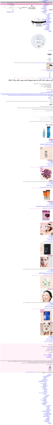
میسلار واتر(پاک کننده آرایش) (42, 381)
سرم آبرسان (46, 145)
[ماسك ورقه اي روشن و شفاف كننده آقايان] (46, 254)
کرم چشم (44, 378)
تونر (45, 382)
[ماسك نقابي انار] (46, 221)
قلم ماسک (47, 418)
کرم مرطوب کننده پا (43, 399)
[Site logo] (31, 9)
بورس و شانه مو (47, 14)
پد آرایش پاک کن (47, 28)
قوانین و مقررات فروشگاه (47, 354)
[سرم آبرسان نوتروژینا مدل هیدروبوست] (46, 138)
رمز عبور (11, 7)
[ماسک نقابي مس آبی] (46, 321)
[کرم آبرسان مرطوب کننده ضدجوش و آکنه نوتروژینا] (46, 200)
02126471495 (49, 347)
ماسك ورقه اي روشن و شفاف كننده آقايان (46, 273)
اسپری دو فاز (47, 17)
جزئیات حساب (49, 356)
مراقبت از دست (45, 10)
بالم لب (45, 390)
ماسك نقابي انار (50, 239)
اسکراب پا (44, 5)
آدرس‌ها (50, 355)
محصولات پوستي (48, 62)
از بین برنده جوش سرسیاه (42, 392)
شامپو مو (48, 16)
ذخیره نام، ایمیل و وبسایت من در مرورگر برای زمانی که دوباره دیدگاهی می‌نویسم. (40, 121)
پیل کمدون (44, 1)
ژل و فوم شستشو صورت (42, 380)
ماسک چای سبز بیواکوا (49, 306)
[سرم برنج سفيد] (46, 159)
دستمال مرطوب (47, 27)
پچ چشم (45, 377)
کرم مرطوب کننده (38, 62)
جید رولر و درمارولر (46, 23)
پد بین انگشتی (44, 6)
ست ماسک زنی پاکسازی (46, 24)
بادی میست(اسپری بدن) (46, 411)
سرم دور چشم (44, 379)
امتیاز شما (51, 110)
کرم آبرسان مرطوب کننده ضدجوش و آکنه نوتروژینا (44, 206)
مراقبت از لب (46, 389)
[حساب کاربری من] (10, 2)
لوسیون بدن (46, 395)
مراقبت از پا (46, 396)
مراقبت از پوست (43, 62)
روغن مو (48, 407)
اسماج (48, 25)
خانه (52, 62)
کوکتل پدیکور (44, 8)
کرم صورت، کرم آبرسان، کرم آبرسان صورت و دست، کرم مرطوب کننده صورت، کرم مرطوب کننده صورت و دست (24, 95)
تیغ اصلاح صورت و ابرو (46, 29)
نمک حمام (48, 20)
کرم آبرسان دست (43, 11)
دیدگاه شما (51, 116)
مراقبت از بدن (47, 3)
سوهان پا (45, 7)
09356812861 (48, 349)
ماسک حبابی (44, 384)
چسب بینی (44, 2)
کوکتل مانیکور (44, 403)
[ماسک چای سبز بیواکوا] (46, 288)
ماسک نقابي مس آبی (49, 339)
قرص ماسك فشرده (49, 185)
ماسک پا (45, 9)
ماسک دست (44, 12)
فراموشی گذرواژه (48, 357)
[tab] (49, 97)
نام (52, 118)
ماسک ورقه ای (46, 241)
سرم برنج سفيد (50, 164)
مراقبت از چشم (45, 376)
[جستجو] (18, 6)
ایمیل (52, 119)
